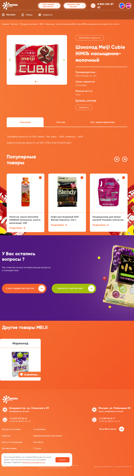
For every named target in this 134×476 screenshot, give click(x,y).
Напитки (6, 435)
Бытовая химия (9, 448)
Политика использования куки (52, 468)
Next (64, 60)
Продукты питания (11, 429)
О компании (39, 429)
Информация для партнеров (48, 435)
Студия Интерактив (123, 466)
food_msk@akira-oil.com (111, 411)
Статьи (37, 448)
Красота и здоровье (12, 442)
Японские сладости (89, 37)
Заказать (84, 107)
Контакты (38, 442)
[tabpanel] (36, 60)
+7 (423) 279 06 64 (18, 418)
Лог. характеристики (102, 122)
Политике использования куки (34, 462)
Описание (25, 122)
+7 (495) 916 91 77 (107, 418)
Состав (60, 122)
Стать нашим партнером (20, 288)
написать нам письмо (70, 288)
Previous (10, 60)
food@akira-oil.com (19, 411)
